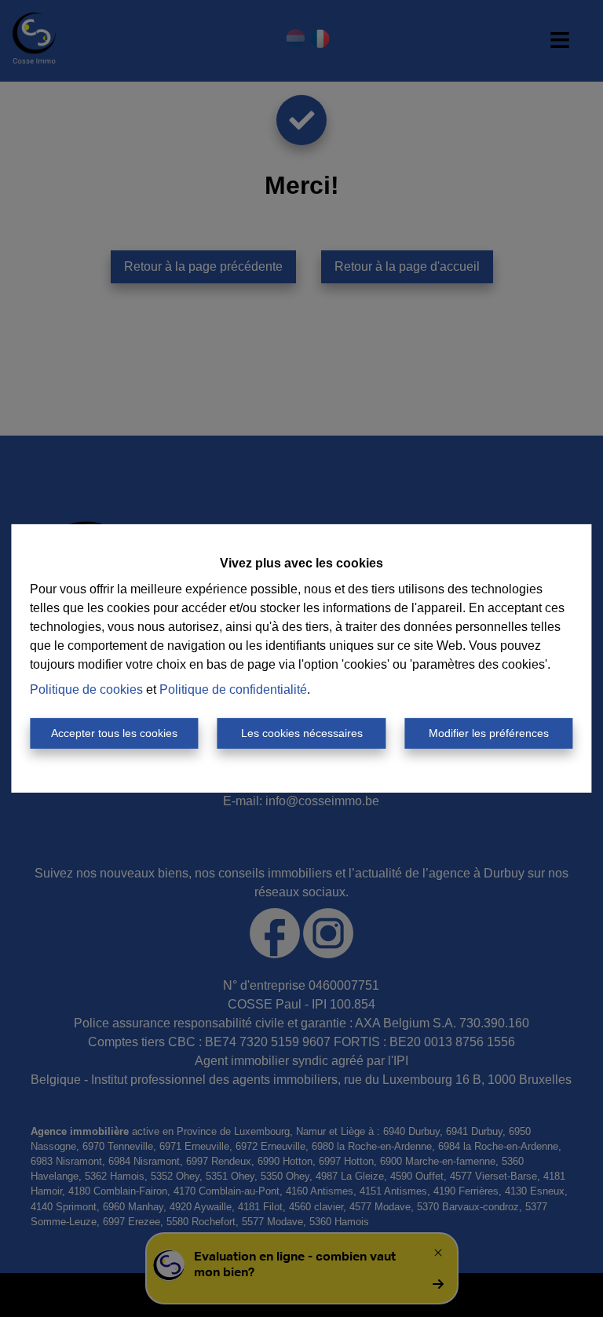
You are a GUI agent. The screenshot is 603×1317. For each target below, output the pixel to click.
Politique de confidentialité (233, 689)
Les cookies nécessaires (302, 733)
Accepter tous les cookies (114, 733)
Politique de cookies (86, 689)
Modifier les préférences (489, 733)
